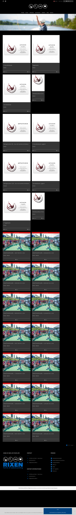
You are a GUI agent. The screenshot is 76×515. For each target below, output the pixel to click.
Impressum (37, 488)
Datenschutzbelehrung (43, 488)
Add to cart (5, 71)
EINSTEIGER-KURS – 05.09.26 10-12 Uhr (43, 283)
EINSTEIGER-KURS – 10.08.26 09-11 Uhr (43, 373)
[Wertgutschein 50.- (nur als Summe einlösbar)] (17, 128)
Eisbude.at (55, 471)
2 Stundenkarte (8, 65)
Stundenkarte (7, 104)
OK (58, 509)
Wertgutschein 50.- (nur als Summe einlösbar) (16, 144)
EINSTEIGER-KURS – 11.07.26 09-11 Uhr (43, 343)
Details (29, 71)
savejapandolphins (56, 462)
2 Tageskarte (7, 223)
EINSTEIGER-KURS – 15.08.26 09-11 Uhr (14, 403)
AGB (48, 488)
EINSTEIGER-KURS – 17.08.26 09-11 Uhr (14, 373)
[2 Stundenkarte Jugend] (46, 128)
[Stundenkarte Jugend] (46, 167)
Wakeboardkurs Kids (38, 212)
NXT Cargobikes (55, 468)
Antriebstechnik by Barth (57, 458)
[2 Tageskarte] (17, 206)
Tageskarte (36, 65)
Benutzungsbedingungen (53, 488)
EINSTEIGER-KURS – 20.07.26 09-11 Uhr (14, 343)
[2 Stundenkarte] (17, 49)
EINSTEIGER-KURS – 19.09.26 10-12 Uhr (14, 283)
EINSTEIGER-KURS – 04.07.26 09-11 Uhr (14, 434)
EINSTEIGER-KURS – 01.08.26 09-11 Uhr (43, 313)
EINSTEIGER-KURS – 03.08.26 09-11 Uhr (43, 253)
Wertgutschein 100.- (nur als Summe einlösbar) (16, 183)
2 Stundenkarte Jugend (39, 144)
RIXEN (54, 466)
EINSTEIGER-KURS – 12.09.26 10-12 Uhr (43, 403)
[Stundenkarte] (17, 88)
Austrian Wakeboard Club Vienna (58, 460)
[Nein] (74, 511)
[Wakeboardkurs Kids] (38, 201)
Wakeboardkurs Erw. (38, 93)
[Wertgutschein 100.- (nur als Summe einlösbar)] (17, 167)
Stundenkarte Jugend (39, 183)
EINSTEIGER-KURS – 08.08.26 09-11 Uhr (14, 313)
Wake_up (54, 464)
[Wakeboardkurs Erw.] (38, 82)
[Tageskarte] (46, 49)
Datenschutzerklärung (58, 512)
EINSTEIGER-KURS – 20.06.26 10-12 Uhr (43, 434)
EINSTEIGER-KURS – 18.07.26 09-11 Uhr (14, 253)
